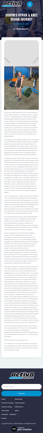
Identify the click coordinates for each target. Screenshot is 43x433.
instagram (12, 414)
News (17, 410)
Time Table (5, 410)
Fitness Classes (20, 403)
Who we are (19, 407)
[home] (14, 4)
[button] (30, 4)
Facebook (4, 414)
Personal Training (7, 403)
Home (3, 399)
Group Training (6, 407)
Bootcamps (18, 399)
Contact (3, 418)
